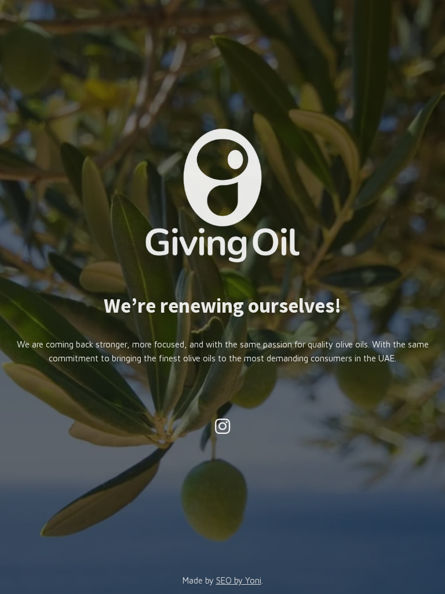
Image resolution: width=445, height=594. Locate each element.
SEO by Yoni (238, 580)
